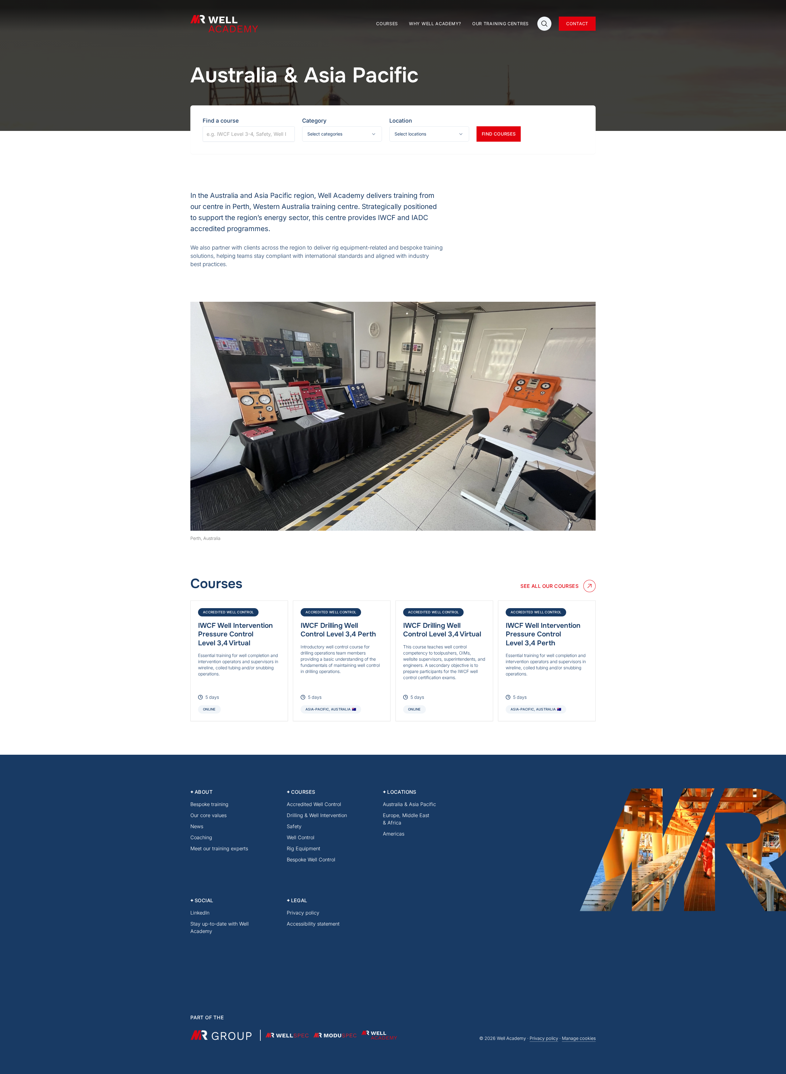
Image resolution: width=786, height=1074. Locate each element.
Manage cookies (579, 1038)
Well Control (300, 837)
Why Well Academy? (435, 23)
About (203, 792)
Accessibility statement (313, 924)
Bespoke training (209, 804)
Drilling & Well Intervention (317, 815)
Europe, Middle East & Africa (406, 819)
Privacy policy (303, 913)
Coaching (201, 837)
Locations (401, 792)
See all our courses (549, 586)
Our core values (208, 815)
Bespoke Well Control (311, 859)
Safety (294, 826)
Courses (387, 23)
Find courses (499, 133)
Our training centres (500, 23)
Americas (393, 834)
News (196, 826)
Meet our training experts (219, 848)
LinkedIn (199, 913)
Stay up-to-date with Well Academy (219, 927)
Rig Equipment (303, 848)
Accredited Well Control (314, 804)
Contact (577, 23)
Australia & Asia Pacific (409, 804)
